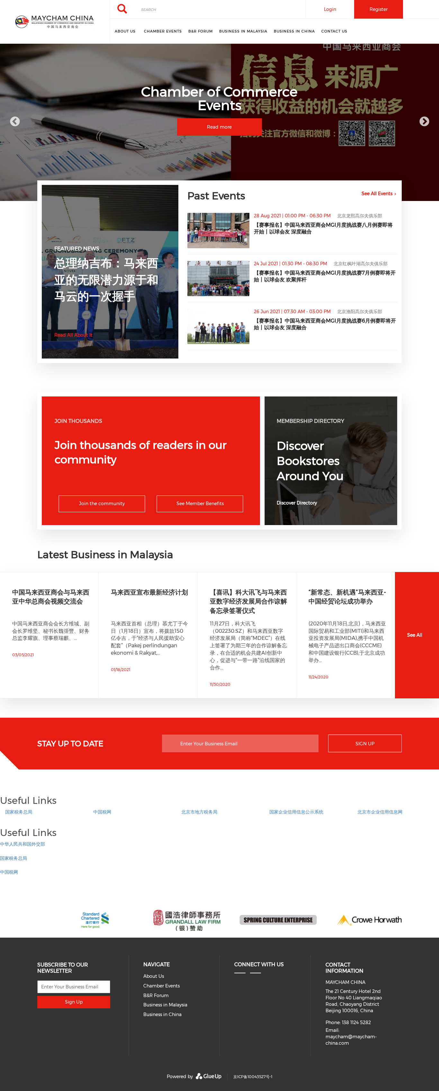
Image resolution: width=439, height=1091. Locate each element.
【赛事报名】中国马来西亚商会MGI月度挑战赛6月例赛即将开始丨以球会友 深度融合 (325, 324)
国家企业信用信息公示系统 (291, 812)
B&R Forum (200, 31)
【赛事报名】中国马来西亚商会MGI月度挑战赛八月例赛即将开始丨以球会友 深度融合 (323, 228)
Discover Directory (297, 503)
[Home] (55, 22)
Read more (219, 127)
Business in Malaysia (243, 31)
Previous (15, 122)
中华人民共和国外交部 (22, 844)
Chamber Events (163, 31)
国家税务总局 (13, 812)
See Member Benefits (200, 503)
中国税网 (97, 812)
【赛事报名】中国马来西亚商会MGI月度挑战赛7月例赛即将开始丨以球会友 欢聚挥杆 (325, 276)
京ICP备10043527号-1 (252, 1076)
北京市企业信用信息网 (374, 812)
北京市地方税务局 (194, 812)
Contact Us (334, 31)
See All (414, 635)
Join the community (102, 503)
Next (424, 122)
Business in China (294, 31)
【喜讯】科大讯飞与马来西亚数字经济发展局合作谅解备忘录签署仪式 (248, 601)
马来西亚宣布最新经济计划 (149, 592)
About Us (125, 31)
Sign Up (364, 744)
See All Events (377, 193)
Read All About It (73, 335)
